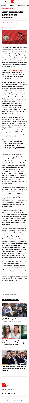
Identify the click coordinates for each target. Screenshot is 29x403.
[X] (5, 393)
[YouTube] (8, 393)
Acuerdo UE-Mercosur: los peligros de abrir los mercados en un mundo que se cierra (14, 368)
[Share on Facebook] (5, 27)
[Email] (14, 400)
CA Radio (4, 8)
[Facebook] (2, 393)
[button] (3, 2)
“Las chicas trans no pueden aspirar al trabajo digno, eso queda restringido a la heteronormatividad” (14, 343)
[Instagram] (12, 393)
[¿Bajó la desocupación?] (14, 310)
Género (10, 338)
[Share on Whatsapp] (11, 27)
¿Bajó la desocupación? (9, 319)
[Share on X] (8, 27)
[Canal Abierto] (14, 1)
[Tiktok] (15, 393)
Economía (10, 8)
